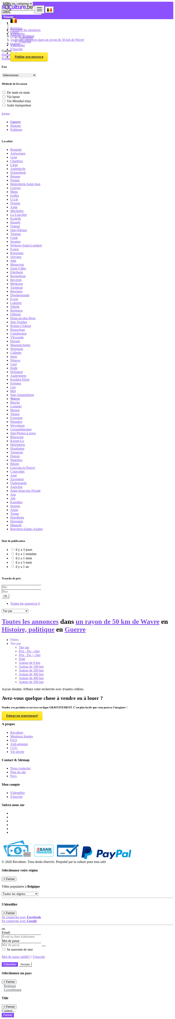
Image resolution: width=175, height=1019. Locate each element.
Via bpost (13, 97)
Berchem (16, 291)
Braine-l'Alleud (20, 326)
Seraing (15, 241)
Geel (13, 364)
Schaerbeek (18, 172)
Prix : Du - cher (29, 651)
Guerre (15, 122)
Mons (14, 192)
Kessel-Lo (17, 441)
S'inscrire (25, 41)
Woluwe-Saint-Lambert (26, 245)
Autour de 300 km (31, 674)
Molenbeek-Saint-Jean (25, 184)
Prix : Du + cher (30, 655)
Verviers (15, 257)
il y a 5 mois (24, 562)
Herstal (15, 341)
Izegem (15, 506)
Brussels (16, 149)
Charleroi (16, 161)
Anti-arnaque (19, 744)
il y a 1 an (22, 566)
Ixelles (14, 195)
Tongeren (16, 452)
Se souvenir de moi (19, 949)
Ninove (15, 360)
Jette (13, 261)
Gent (13, 157)
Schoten (15, 383)
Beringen (16, 310)
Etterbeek (16, 272)
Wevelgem (17, 425)
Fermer (7, 1015)
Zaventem (17, 479)
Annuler (25, 964)
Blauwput (16, 437)
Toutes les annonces (25, 603)
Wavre (15, 398)
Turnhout (16, 287)
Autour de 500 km (31, 682)
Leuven (15, 188)
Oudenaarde (18, 483)
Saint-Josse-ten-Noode (25, 490)
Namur (15, 180)
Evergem (16, 418)
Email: (6, 932)
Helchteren (17, 444)
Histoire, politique (28, 629)
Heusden (16, 421)
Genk (14, 238)
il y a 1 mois (24, 558)
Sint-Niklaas (18, 230)
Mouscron (17, 264)
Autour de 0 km (29, 663)
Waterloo (16, 460)
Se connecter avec (21, 917)
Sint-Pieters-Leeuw (23, 433)
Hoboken (16, 372)
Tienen (14, 414)
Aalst (13, 207)
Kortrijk (15, 218)
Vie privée (17, 751)
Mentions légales (21, 736)
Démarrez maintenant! (22, 716)
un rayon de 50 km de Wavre (117, 621)
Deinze (15, 456)
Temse (14, 513)
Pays (13, 776)
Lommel (16, 406)
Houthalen (17, 448)
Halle (14, 368)
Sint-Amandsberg (22, 395)
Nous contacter (20, 768)
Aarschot (16, 487)
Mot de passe (10, 941)
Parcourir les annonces (25, 30)
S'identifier (26, 37)
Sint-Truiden (18, 322)
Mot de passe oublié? (16, 957)
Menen (15, 410)
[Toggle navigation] (39, 9)
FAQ (13, 740)
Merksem (16, 284)
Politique (16, 129)
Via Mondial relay (19, 101)
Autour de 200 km (31, 670)
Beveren (16, 280)
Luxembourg (12, 990)
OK (5, 596)
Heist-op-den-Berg (22, 318)
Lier (13, 387)
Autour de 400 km (31, 678)
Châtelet (15, 352)
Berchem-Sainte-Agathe (26, 529)
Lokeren (16, 303)
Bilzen (14, 464)
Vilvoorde (17, 337)
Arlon (14, 510)
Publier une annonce (29, 57)
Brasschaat (17, 330)
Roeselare (16, 253)
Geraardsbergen (21, 429)
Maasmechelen (20, 345)
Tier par (24, 647)
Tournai (15, 234)
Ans (13, 494)
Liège (14, 165)
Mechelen (16, 211)
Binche (15, 402)
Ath (12, 498)
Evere (14, 299)
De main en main (18, 92)
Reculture (16, 732)
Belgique (10, 986)
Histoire (15, 126)
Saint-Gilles (18, 268)
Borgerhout (18, 276)
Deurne (15, 203)
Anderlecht (17, 169)
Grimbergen (18, 333)
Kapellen (16, 502)
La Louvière (18, 215)
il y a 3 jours (24, 549)
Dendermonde (19, 295)
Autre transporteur (19, 105)
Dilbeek (15, 314)
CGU (14, 748)
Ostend (15, 226)
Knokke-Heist (19, 379)
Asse (13, 475)
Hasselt (15, 222)
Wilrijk (14, 307)
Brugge (15, 176)
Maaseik (16, 525)
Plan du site (18, 772)
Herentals (16, 521)
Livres (6, 113)
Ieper (13, 356)
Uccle (14, 199)
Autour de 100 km (31, 666)
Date (22, 659)
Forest (14, 249)
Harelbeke (17, 517)
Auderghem (18, 375)
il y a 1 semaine (26, 554)
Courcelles (17, 471)
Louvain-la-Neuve (22, 467)
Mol (13, 391)
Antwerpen (17, 153)
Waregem (16, 349)
